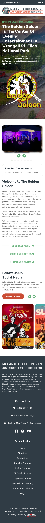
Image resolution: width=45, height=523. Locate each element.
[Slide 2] (15, 160)
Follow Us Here (13, 296)
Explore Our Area (22, 478)
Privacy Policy (10, 511)
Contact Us (22, 458)
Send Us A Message (24, 415)
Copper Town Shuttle (22, 488)
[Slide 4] (21, 160)
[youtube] (29, 431)
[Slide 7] (31, 160)
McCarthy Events (22, 473)
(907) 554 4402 (13, 3)
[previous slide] (19, 155)
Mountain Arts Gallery (22, 483)
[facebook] (16, 431)
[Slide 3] (18, 160)
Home (22, 448)
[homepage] (22, 367)
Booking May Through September (24, 423)
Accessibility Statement (29, 511)
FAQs (22, 493)
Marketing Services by (17, 515)
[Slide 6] (28, 160)
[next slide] (24, 155)
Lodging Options (22, 463)
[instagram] (22, 431)
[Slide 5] (25, 160)
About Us (22, 453)
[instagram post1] (19, 326)
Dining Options (22, 468)
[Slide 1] (12, 160)
